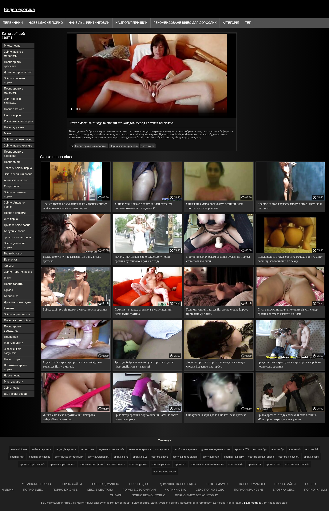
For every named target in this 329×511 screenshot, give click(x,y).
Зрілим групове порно (18, 139)
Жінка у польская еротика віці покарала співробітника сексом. (69, 417)
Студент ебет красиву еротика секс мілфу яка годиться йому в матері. (72, 364)
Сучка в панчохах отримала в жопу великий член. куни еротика (143, 311)
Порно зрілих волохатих (12, 328)
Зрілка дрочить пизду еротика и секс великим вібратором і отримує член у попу (287, 417)
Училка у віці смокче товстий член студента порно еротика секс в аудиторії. (143, 206)
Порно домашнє (106, 484)
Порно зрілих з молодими (13, 90)
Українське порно (36, 484)
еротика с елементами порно (207, 464)
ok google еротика (66, 449)
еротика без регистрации (69, 456)
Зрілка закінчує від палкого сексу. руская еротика (75, 309)
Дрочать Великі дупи (17, 302)
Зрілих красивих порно (14, 80)
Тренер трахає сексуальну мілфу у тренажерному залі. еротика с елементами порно (75, 206)
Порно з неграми (15, 212)
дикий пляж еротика (185, 449)
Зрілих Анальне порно (14, 204)
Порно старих (13, 359)
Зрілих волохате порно (15, 194)
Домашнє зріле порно (18, 72)
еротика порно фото (91, 464)
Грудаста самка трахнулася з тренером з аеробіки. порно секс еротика (290, 364)
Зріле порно (11, 387)
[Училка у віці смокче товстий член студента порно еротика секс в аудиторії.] (147, 199)
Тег (248, 22)
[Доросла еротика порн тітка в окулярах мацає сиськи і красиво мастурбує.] (219, 357)
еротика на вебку (234, 456)
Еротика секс (284, 489)
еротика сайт (235, 464)
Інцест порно (12, 115)
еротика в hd (121, 456)
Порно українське (248, 489)
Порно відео (139, 484)
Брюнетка (10, 259)
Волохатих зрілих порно (15, 367)
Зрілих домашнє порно (14, 245)
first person (11, 336)
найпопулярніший (131, 22)
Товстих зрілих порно (18, 168)
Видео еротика (19, 9)
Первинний (13, 22)
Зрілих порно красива (18, 145)
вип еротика (162, 449)
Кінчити (9, 308)
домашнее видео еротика (215, 449)
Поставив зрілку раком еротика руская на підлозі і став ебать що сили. (218, 259)
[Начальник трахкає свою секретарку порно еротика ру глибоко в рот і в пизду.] (147, 252)
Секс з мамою (217, 484)
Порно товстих (13, 283)
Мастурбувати (13, 342)
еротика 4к (295, 449)
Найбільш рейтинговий (89, 22)
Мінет (7, 277)
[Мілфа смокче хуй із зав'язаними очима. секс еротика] (75, 252)
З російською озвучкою (12, 351)
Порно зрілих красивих (12, 64)
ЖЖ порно (11, 218)
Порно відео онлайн (139, 489)
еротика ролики (116, 464)
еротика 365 (242, 449)
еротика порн (311, 456)
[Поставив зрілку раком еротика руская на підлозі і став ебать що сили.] (219, 252)
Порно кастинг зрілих (18, 320)
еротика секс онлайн (297, 464)
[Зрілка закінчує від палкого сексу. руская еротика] (75, 305)
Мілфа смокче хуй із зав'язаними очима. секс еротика (72, 259)
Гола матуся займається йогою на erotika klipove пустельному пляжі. (217, 311)
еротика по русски (288, 456)
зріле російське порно (18, 237)
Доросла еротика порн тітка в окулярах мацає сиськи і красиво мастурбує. (215, 364)
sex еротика (87, 449)
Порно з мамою (14, 109)
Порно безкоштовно (148, 495)
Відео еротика (253, 502)
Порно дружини (14, 127)
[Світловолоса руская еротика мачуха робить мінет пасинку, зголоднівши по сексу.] (290, 252)
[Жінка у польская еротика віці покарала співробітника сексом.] (75, 410)
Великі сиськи (13, 253)
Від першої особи (15, 393)
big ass (8, 290)
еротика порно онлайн (32, 464)
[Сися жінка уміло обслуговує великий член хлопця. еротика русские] (219, 199)
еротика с (180, 464)
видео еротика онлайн (111, 449)
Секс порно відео (210, 489)
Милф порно (12, 45)
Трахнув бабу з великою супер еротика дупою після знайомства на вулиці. (144, 364)
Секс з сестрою (100, 489)
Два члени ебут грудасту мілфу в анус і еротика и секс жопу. (290, 206)
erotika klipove (19, 449)
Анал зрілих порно (16, 180)
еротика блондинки (98, 456)
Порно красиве (65, 489)
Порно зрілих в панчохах (13, 153)
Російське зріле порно (18, 121)
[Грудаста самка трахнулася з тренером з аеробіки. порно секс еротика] (290, 357)
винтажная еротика (140, 449)
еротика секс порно (164, 471)
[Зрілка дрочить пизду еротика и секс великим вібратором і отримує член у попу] (290, 410)
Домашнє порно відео (178, 484)
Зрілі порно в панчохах (12, 101)
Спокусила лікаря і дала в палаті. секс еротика (216, 415)
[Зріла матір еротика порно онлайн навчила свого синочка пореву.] (147, 410)
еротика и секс (211, 456)
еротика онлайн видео (261, 456)
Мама (7, 133)
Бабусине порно (14, 231)
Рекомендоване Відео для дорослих (185, 22)
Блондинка (11, 296)
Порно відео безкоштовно (196, 495)
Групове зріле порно (17, 225)
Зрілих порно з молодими (13, 53)
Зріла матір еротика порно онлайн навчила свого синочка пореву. (146, 417)
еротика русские (161, 464)
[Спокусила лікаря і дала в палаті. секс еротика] (219, 410)
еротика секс (273, 464)
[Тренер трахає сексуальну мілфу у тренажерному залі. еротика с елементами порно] (75, 199)
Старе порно (12, 186)
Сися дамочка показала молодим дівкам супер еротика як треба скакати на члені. (288, 311)
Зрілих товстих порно (18, 271)
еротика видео (159, 456)
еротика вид (140, 456)
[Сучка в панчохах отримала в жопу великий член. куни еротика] (147, 305)
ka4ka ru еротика (41, 449)
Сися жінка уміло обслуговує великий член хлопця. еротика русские (214, 206)
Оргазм (9, 265)
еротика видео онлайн (185, 456)
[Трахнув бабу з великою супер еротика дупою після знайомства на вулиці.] (147, 357)
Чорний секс (175, 489)
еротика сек (254, 464)
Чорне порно (12, 375)
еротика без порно (39, 456)
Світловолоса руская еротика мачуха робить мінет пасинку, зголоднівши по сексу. (290, 259)
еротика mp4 (17, 456)
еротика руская (138, 464)
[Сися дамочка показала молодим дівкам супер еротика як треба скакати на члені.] (290, 305)
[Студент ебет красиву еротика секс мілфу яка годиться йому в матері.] (75, 357)
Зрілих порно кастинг (17, 314)
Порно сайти (72, 484)
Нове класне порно (46, 22)
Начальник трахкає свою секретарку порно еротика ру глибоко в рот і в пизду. (143, 259)
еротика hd (148, 145)
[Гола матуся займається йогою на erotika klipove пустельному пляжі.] (219, 305)
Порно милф (12, 161)
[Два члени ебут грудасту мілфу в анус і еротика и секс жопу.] (290, 199)
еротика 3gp (260, 449)
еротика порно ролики (62, 464)
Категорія (231, 22)
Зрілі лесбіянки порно (18, 174)
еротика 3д (278, 449)
